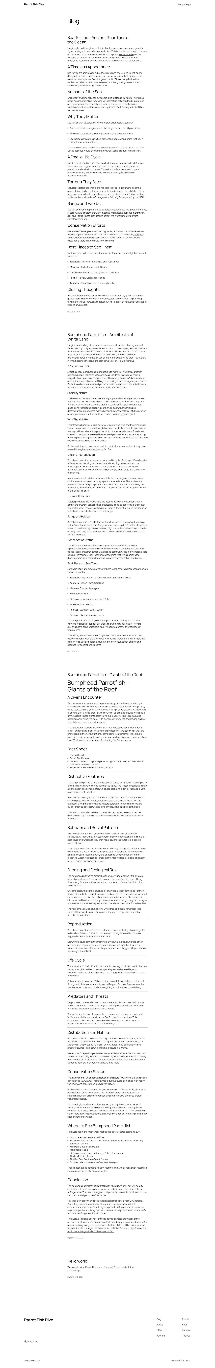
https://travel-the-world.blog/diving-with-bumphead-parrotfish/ (107, 1230)
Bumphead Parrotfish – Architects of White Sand (100, 336)
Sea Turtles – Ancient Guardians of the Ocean (98, 39)
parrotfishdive (126, 54)
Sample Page (184, 4)
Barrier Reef (86, 525)
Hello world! (78, 1261)
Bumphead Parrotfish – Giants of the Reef (104, 674)
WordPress (187, 1360)
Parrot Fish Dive (34, 4)
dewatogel (30, 1341)
